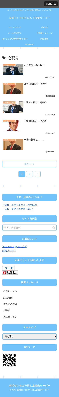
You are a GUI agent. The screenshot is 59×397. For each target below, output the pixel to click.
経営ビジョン (10, 291)
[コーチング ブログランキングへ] (10, 272)
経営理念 (8, 297)
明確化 (6, 310)
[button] (53, 227)
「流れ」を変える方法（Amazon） (20, 205)
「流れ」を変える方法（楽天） (18, 209)
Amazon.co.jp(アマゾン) (14, 246)
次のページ (29, 164)
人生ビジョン (10, 317)
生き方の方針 (10, 304)
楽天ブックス (9, 250)
